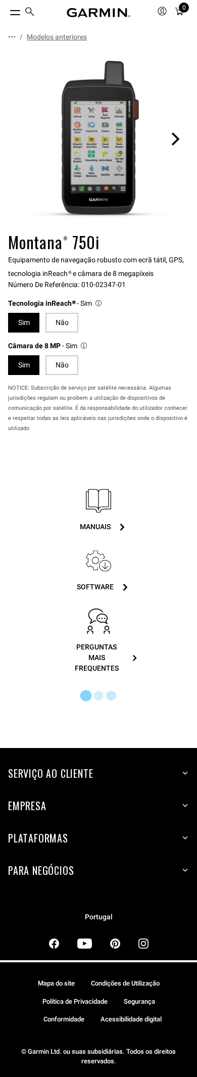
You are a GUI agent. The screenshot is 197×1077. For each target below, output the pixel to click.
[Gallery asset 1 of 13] (98, 139)
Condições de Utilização (125, 983)
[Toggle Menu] (6, 10)
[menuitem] (29, 13)
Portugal (99, 917)
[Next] (175, 139)
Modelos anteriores (57, 36)
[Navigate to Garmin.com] (98, 12)
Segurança (139, 1001)
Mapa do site (56, 983)
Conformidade (63, 1019)
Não (62, 322)
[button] (55, 303)
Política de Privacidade (75, 1001)
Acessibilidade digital (131, 1019)
